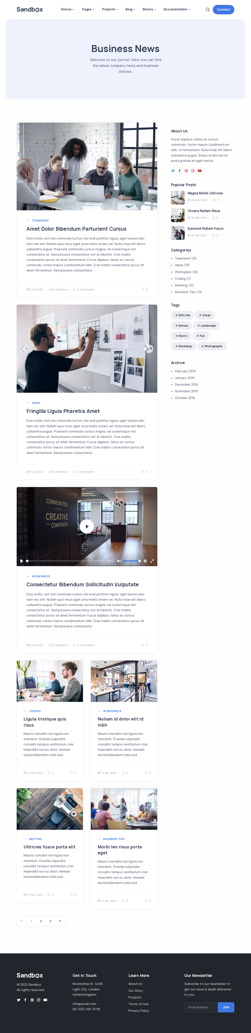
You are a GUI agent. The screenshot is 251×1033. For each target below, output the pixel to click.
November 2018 (186, 391)
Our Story (135, 990)
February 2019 (185, 371)
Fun (202, 336)
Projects (108, 9)
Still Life (184, 315)
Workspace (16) (186, 272)
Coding (35, 711)
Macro (182, 336)
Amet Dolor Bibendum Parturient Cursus (76, 228)
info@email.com (84, 1004)
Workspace (112, 711)
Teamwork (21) (186, 258)
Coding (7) (183, 278)
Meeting (35, 839)
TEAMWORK (40, 220)
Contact (223, 9)
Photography (214, 346)
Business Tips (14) (188, 292)
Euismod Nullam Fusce (206, 228)
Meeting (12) (184, 285)
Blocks (148, 9)
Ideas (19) (182, 265)
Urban (206, 315)
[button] (149, 348)
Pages (87, 9)
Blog (129, 9)
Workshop (185, 346)
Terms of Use (138, 1004)
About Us (135, 984)
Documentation (175, 9)
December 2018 (186, 384)
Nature (183, 325)
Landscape (208, 325)
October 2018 (185, 398)
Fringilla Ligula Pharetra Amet (63, 410)
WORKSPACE (41, 576)
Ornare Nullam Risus (204, 211)
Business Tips (114, 839)
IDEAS (36, 403)
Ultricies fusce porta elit (49, 847)
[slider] (66, 561)
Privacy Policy (138, 1010)
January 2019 (184, 378)
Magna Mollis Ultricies (205, 193)
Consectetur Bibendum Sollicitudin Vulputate (82, 584)
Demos (66, 9)
